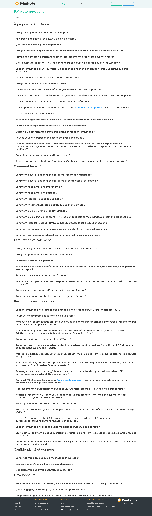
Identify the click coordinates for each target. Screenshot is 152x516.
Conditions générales (95, 503)
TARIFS (57, 4)
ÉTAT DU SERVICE (100, 4)
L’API (82, 4)
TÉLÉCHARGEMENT (47, 4)
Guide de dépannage (69, 380)
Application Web (41, 510)
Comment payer (67, 506)
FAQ (63, 4)
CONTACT (89, 4)
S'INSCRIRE (117, 4)
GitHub (38, 506)
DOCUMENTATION (72, 4)
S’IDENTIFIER (128, 4)
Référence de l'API (42, 503)
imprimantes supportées (88, 107)
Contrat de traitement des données (99, 506)
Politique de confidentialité (98, 510)
